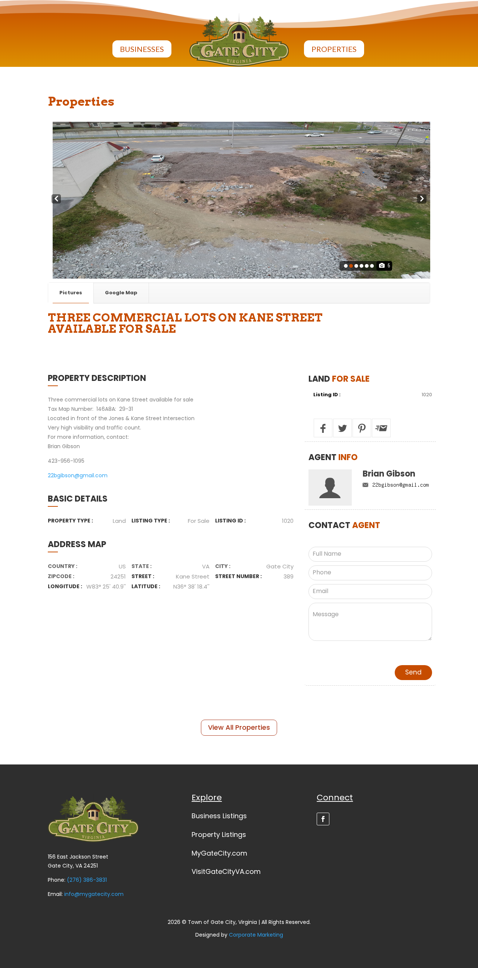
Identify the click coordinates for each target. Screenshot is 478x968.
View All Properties (239, 727)
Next (421, 198)
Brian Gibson (389, 474)
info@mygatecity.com (94, 894)
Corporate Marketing (256, 934)
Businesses (142, 48)
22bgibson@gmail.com (78, 475)
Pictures (70, 292)
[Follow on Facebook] (323, 819)
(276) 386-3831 (87, 880)
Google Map (121, 292)
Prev (56, 198)
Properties (334, 48)
